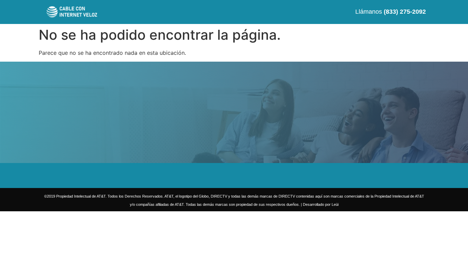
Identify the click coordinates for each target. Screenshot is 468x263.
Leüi (335, 204)
